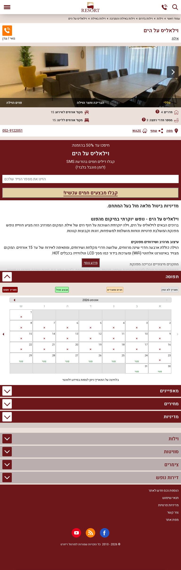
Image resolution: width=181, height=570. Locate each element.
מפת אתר (172, 519)
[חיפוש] (175, 7)
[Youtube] (76, 533)
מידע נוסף (91, 262)
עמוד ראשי (173, 18)
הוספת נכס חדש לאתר (163, 490)
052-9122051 (12, 130)
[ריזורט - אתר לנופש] (90, 7)
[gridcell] (21, 314)
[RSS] (90, 533)
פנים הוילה (14, 102)
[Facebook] (104, 533)
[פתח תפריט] (7, 7)
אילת (175, 38)
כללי (167, 102)
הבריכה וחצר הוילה (90, 102)
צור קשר (173, 512)
